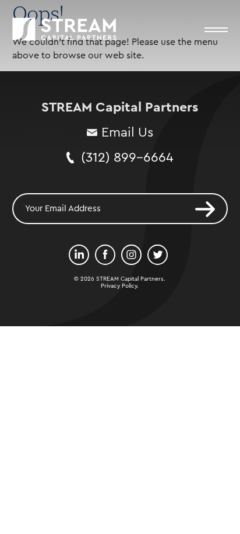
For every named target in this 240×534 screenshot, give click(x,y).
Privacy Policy (119, 286)
